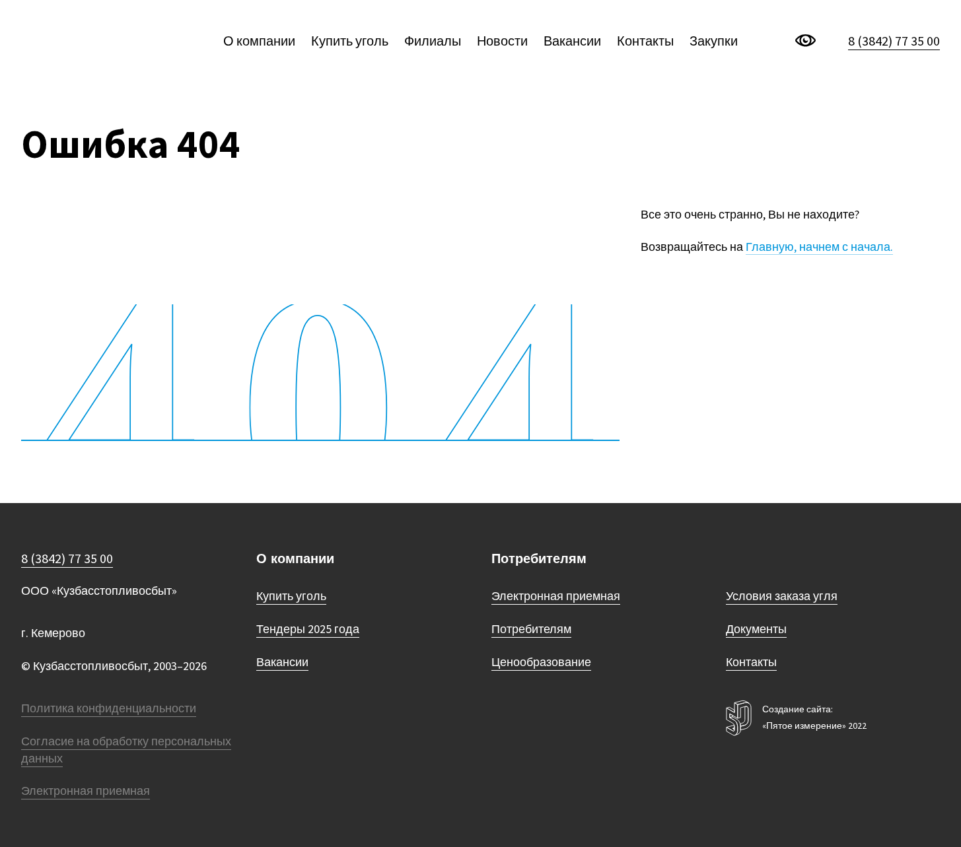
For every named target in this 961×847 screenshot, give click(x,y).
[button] (924, 39)
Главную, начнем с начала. (819, 246)
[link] (89, 41)
